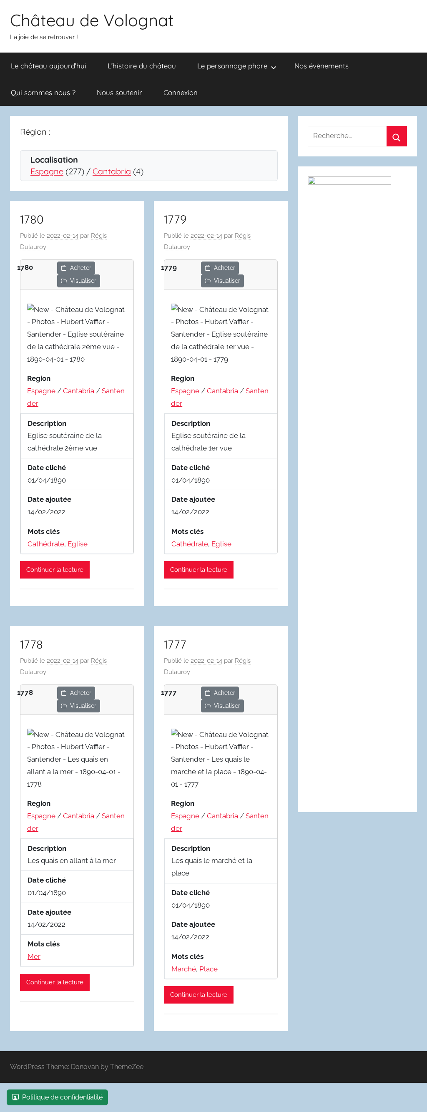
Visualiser (83, 280)
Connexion (180, 92)
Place (208, 969)
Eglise (78, 544)
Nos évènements (321, 65)
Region (38, 378)
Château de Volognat (92, 20)
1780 (32, 219)
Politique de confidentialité (62, 1097)
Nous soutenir (119, 92)
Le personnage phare (232, 65)
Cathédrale (46, 544)
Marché (183, 969)
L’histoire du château (142, 65)
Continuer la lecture (54, 570)
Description (47, 423)
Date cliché (47, 467)
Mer (34, 956)
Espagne (46, 171)
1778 (31, 644)
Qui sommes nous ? (43, 92)
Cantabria (112, 171)
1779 (175, 219)
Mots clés (44, 531)
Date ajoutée (49, 499)
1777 (175, 644)
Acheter (80, 267)
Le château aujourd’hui (48, 65)
